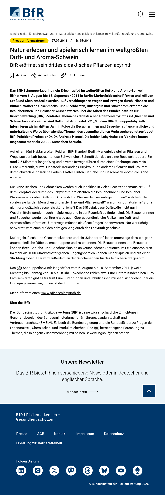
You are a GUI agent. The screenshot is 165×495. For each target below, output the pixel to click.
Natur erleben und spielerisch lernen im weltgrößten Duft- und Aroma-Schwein (108, 33)
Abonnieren (77, 392)
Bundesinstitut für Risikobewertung (32, 33)
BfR (14, 65)
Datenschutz (114, 434)
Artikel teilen (47, 75)
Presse (21, 434)
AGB (40, 434)
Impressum (85, 434)
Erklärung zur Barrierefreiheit (39, 443)
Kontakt (60, 434)
